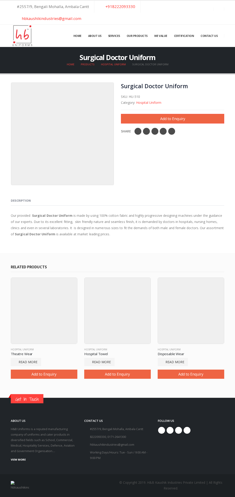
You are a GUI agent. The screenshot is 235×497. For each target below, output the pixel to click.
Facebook (137, 131)
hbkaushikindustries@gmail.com (51, 18)
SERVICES (114, 36)
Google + (163, 131)
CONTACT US (209, 36)
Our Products (137, 36)
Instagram (178, 430)
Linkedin (187, 430)
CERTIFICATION (184, 36)
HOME (77, 36)
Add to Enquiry (172, 118)
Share (126, 131)
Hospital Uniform (148, 102)
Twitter (146, 131)
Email (171, 131)
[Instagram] (212, 15)
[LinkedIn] (220, 15)
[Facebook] (195, 15)
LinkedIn (154, 131)
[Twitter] (204, 15)
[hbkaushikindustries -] (22, 36)
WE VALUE (160, 36)
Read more (28, 362)
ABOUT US (94, 36)
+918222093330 (119, 6)
